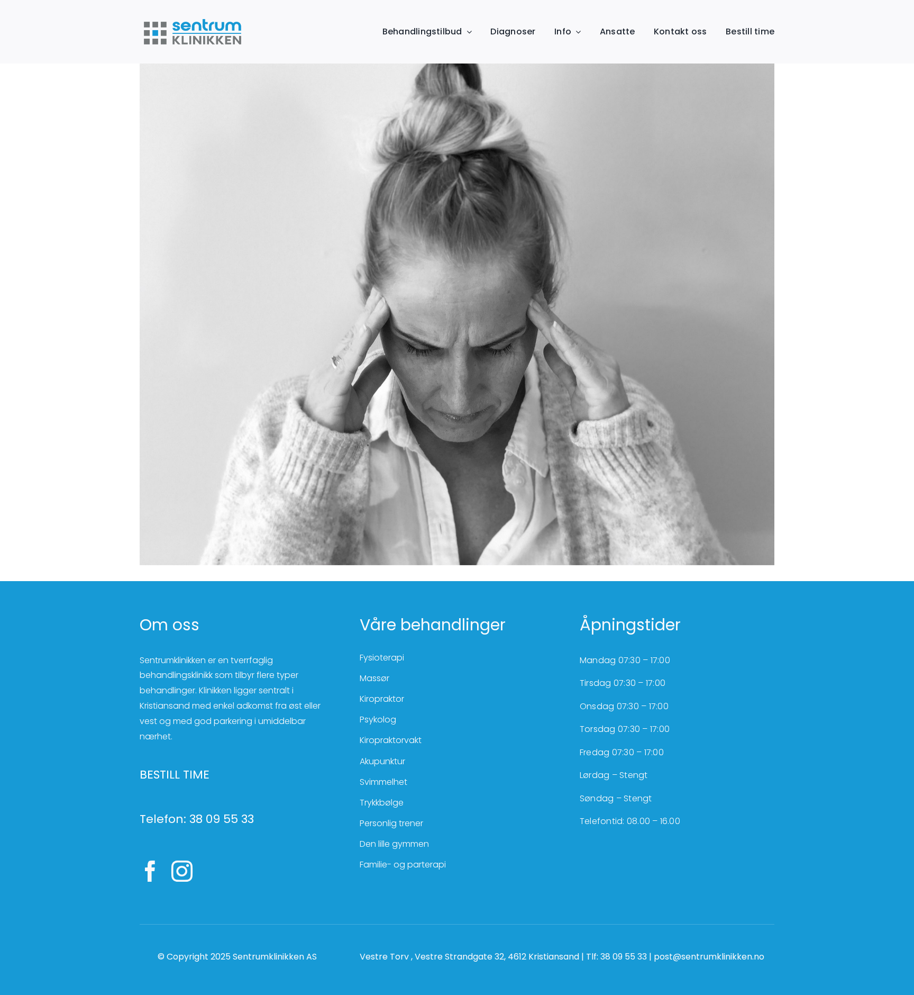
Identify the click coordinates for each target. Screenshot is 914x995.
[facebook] (150, 871)
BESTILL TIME (174, 774)
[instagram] (182, 871)
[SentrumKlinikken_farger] (192, 19)
